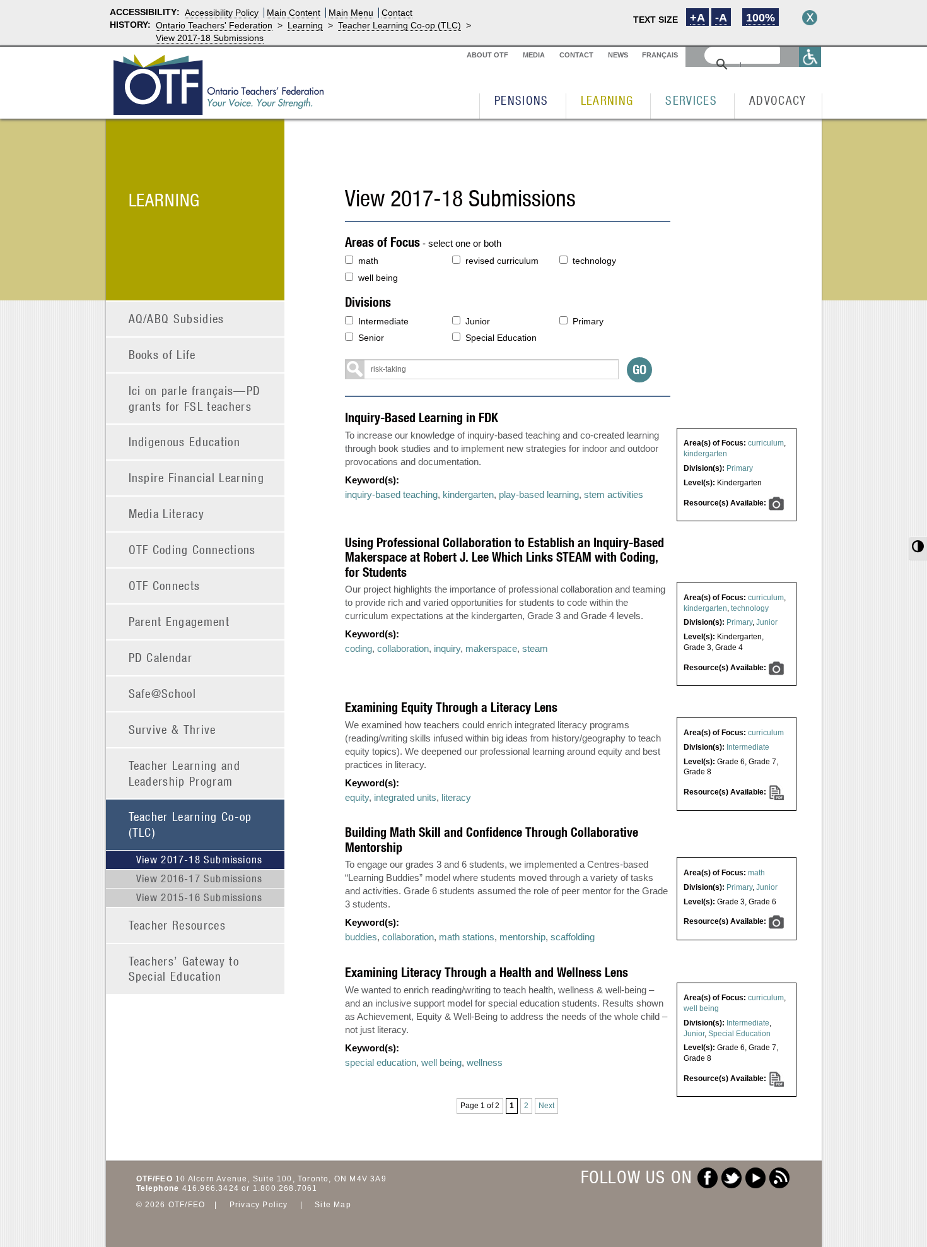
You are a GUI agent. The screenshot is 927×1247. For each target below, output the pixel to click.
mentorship (522, 936)
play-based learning (539, 494)
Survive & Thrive (172, 729)
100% (760, 17)
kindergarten (705, 453)
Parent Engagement (179, 621)
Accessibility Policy (222, 13)
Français (660, 55)
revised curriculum (502, 261)
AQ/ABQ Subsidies (176, 318)
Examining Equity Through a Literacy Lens (451, 707)
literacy (456, 797)
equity (357, 797)
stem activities (613, 494)
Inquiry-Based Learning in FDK (421, 417)
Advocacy (778, 100)
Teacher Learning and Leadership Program (185, 773)
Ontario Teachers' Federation (214, 25)
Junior (477, 321)
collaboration (403, 648)
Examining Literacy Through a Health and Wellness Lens (486, 972)
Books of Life (162, 354)
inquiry (447, 648)
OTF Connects (165, 585)
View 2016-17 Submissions (199, 878)
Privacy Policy (259, 1204)
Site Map (333, 1204)
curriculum (766, 443)
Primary (588, 321)
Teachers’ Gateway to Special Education (184, 969)
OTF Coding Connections (192, 549)
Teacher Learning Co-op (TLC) (399, 25)
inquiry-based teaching (391, 494)
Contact (397, 13)
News (618, 55)
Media (534, 55)
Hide (809, 17)
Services (691, 100)
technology (594, 261)
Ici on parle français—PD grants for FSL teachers (195, 398)
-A (721, 17)
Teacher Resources (177, 925)
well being (378, 278)
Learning (305, 25)
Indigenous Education (185, 441)
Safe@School (163, 693)
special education (380, 1062)
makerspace (491, 648)
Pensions (521, 100)
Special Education (501, 338)
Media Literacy (167, 513)
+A (697, 17)
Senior (371, 338)
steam (535, 648)
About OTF (487, 55)
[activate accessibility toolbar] (810, 56)
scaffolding (573, 936)
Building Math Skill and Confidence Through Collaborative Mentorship (491, 839)
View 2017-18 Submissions (210, 38)
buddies (361, 936)
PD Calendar (161, 657)
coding (358, 648)
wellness (485, 1062)
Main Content (293, 13)
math (368, 261)
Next (546, 1105)
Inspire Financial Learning (197, 477)
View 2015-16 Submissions (199, 897)
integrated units (405, 797)
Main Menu (351, 13)
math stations (466, 936)
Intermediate (383, 321)
